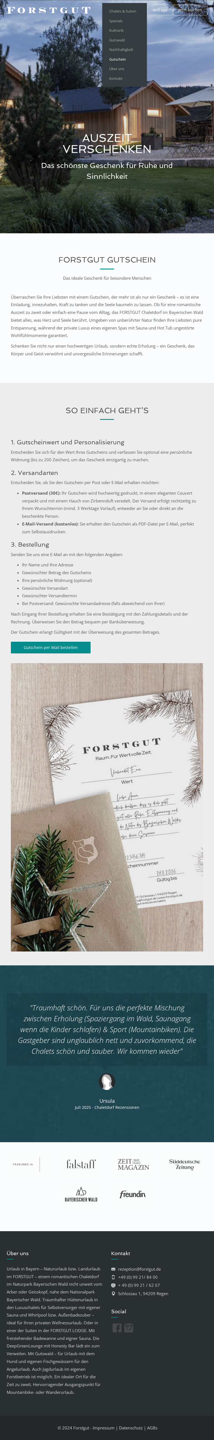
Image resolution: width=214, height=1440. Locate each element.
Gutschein (117, 59)
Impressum (104, 1428)
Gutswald (117, 40)
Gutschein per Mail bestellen (51, 647)
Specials (115, 20)
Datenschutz (131, 1428)
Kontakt (116, 78)
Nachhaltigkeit (121, 49)
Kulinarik (116, 30)
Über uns (116, 68)
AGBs (152, 1428)
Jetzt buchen (190, 10)
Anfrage (160, 10)
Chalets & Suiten (122, 11)
